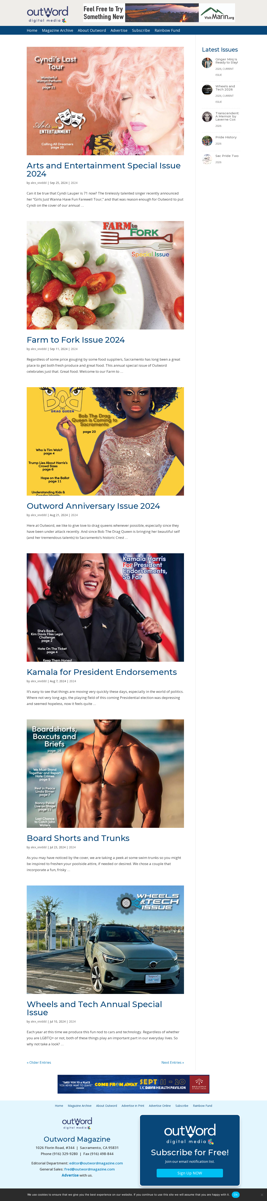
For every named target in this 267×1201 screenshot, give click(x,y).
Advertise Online (160, 1106)
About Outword (92, 31)
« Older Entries (39, 1062)
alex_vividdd (39, 183)
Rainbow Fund (167, 31)
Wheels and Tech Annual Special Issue (94, 1008)
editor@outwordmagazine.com (96, 1163)
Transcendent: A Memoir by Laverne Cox (227, 116)
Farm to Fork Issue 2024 (76, 340)
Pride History (226, 137)
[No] (262, 1195)
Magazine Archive (57, 31)
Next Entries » (172, 1062)
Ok (236, 1194)
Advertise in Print (133, 1106)
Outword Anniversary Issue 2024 (93, 506)
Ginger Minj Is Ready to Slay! (226, 60)
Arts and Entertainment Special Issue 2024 (104, 169)
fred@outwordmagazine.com (89, 1169)
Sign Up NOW (190, 1173)
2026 (218, 69)
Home (32, 31)
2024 (74, 183)
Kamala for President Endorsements (102, 672)
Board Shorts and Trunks (78, 838)
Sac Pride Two (227, 156)
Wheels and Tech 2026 (225, 87)
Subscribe (141, 31)
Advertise (119, 31)
